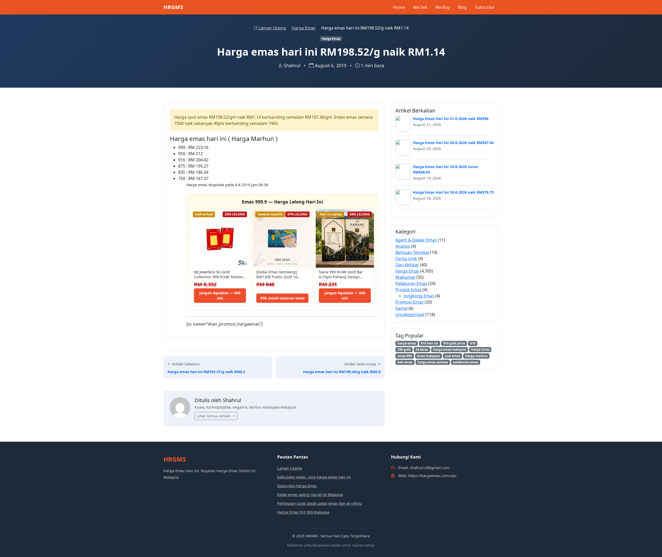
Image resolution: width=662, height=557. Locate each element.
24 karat (422, 349)
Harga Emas (303, 28)
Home (399, 7)
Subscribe (484, 7)
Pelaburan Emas (411, 283)
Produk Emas (408, 289)
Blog (462, 7)
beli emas (404, 362)
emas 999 (404, 356)
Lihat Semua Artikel (214, 415)
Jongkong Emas (419, 296)
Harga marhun (476, 356)
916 (473, 343)
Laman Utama (272, 28)
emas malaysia (428, 356)
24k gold (404, 349)
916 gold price (454, 343)
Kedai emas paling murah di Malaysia (310, 494)
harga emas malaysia (449, 349)
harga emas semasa (432, 362)
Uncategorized (409, 314)
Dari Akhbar (407, 265)
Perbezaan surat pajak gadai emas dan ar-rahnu (319, 503)
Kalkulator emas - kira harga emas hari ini (314, 477)
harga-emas (406, 343)
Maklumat (405, 277)
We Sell (420, 7)
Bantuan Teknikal (412, 252)
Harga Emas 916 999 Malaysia (303, 512)
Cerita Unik (406, 258)
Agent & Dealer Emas (416, 240)
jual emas (452, 356)
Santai (401, 308)
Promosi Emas (409, 302)
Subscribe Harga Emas (297, 485)
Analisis (402, 246)
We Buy (442, 7)
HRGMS (173, 7)
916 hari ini (429, 343)
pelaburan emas (465, 362)
